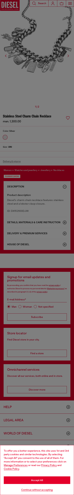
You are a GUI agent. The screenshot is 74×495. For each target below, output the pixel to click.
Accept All (37, 480)
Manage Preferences (16, 465)
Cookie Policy (11, 468)
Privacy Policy (49, 465)
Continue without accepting (37, 489)
